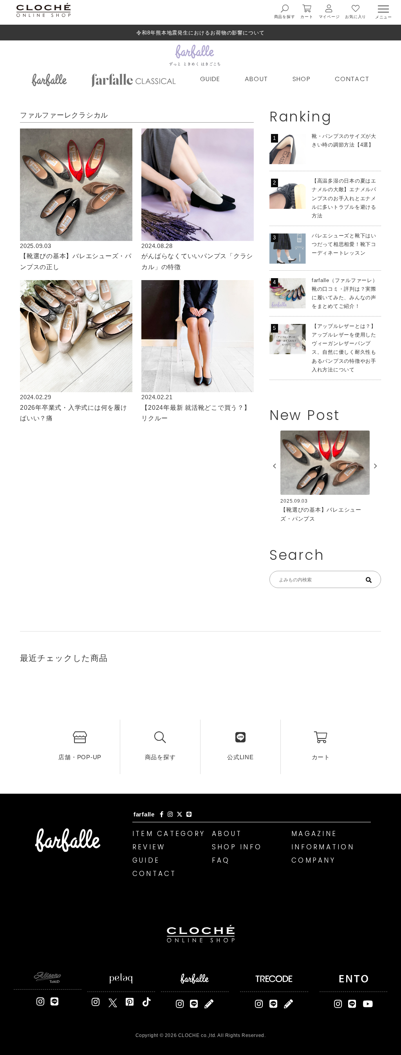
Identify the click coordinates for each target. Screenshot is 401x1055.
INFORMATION (322, 847)
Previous (274, 466)
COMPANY (313, 860)
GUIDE (210, 78)
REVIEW (149, 847)
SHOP (302, 78)
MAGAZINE (314, 833)
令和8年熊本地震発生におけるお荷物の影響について (200, 33)
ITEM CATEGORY (168, 833)
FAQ (221, 860)
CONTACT (352, 78)
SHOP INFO (237, 847)
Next (375, 466)
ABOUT (256, 78)
